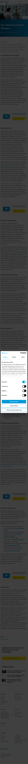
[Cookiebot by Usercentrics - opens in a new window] (20, 353)
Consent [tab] (5, 357)
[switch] (24, 386)
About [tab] (23, 357)
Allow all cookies (14, 401)
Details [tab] (14, 357)
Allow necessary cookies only (14, 410)
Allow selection (14, 405)
